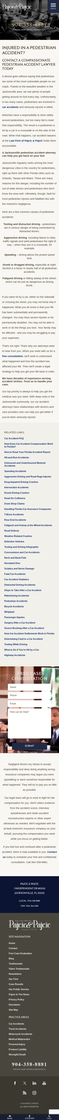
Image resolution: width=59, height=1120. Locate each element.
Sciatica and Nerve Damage (19, 568)
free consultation (12, 356)
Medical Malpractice (19, 1039)
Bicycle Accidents (14, 606)
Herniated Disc (12, 563)
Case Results (16, 984)
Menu (53, 6)
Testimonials (15, 963)
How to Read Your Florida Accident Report (27, 452)
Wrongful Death (17, 1054)
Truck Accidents (17, 1029)
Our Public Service (19, 989)
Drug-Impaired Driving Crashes (21, 482)
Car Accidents (16, 1024)
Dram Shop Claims (14, 503)
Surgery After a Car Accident (19, 623)
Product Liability (17, 1049)
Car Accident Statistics (16, 579)
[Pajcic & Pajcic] (16, 7)
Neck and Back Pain (15, 558)
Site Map (13, 1010)
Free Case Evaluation (20, 953)
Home (12, 943)
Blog (11, 958)
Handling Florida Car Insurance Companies (27, 509)
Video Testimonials (19, 969)
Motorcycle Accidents (20, 1034)
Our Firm (13, 979)
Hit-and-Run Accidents (16, 457)
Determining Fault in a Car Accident (23, 639)
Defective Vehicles (14, 541)
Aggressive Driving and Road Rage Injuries (27, 476)
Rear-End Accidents (15, 520)
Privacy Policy (16, 999)
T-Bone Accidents (14, 514)
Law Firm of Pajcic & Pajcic (26, 140)
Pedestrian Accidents (15, 601)
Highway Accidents (14, 655)
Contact (13, 948)
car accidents (10, 107)
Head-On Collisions (14, 498)
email (9, 1118)
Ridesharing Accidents (16, 595)
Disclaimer (14, 1004)
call (49, 1118)
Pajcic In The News (19, 994)
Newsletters (15, 974)
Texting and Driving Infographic (21, 547)
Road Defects (11, 531)
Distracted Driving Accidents (19, 585)
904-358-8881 (29, 24)
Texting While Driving (15, 644)
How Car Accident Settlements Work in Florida (29, 633)
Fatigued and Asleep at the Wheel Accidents (28, 525)
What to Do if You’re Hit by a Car (21, 650)
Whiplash (9, 612)
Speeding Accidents (15, 471)
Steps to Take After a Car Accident (22, 590)
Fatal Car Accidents (14, 574)
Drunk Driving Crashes (16, 493)
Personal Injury (17, 1044)
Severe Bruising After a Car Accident (24, 628)
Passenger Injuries (14, 617)
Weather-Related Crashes (18, 536)
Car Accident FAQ (14, 438)
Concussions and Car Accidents (22, 552)
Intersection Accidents (16, 487)
